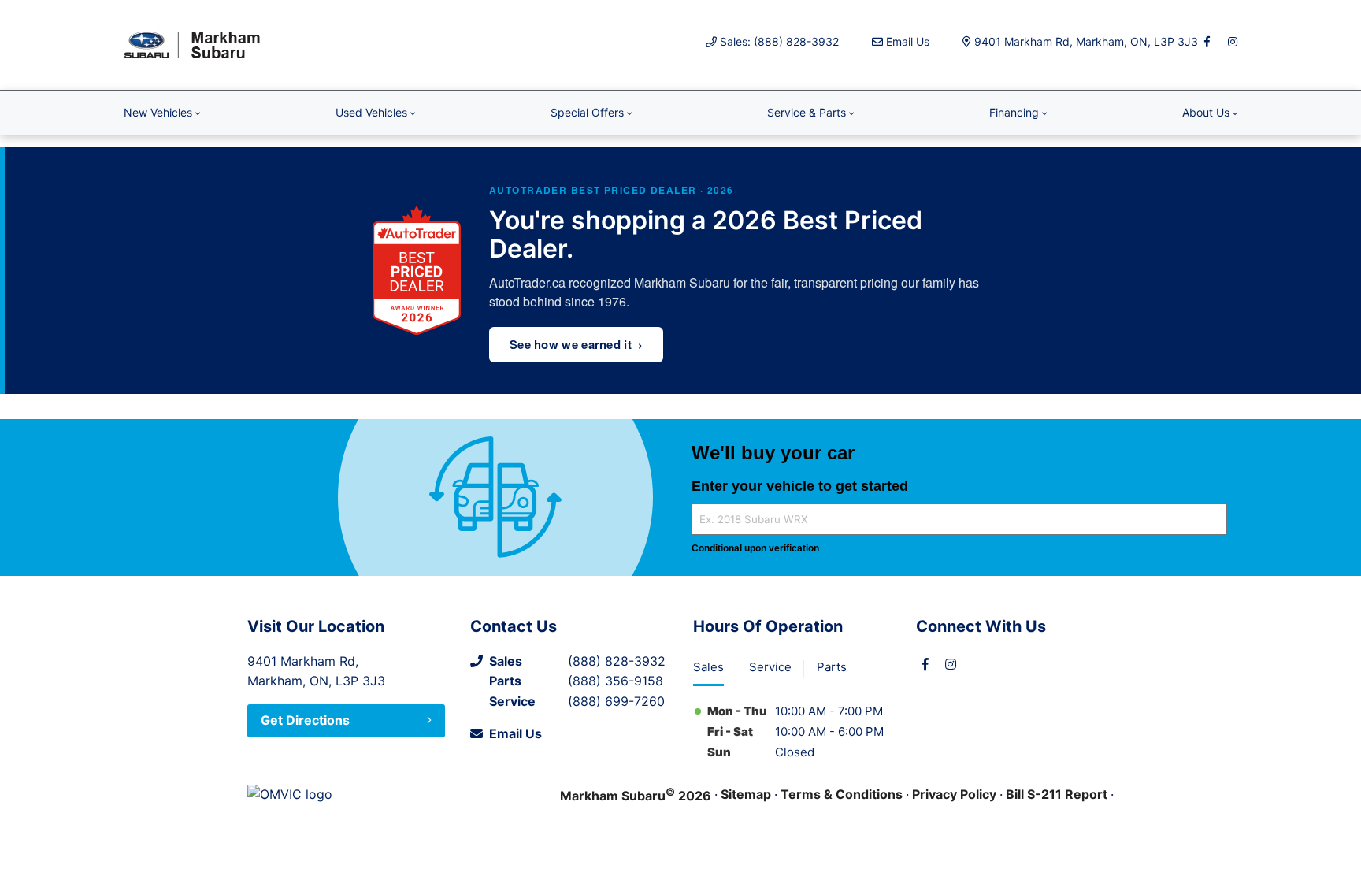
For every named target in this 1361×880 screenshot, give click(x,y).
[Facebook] (1207, 41)
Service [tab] (770, 666)
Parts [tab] (832, 666)
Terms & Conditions (842, 794)
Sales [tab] (708, 666)
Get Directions (305, 720)
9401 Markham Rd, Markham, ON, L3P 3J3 (1086, 41)
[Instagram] (1232, 41)
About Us (1205, 112)
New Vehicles (158, 112)
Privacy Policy (954, 794)
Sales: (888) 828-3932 (779, 41)
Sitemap (746, 794)
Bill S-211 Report (1056, 794)
